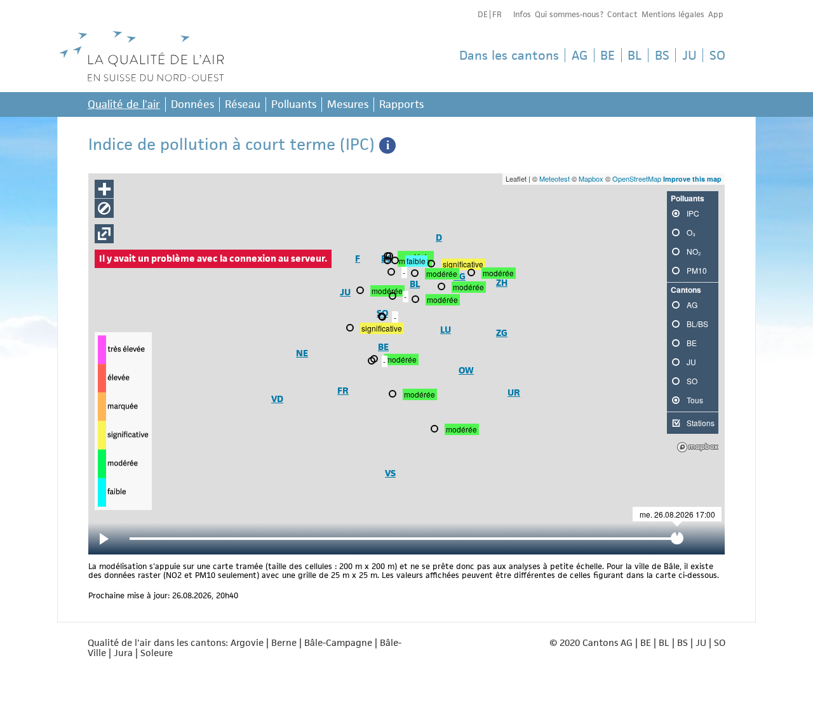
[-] (373, 362)
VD (277, 399)
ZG (501, 332)
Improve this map (692, 179)
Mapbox (591, 178)
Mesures (347, 104)
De (483, 14)
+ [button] (104, 189)
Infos (522, 14)
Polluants (293, 104)
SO (717, 55)
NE (302, 353)
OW (466, 370)
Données (192, 104)
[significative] (351, 329)
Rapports (401, 104)
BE (607, 55)
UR (513, 392)
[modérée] (389, 261)
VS (390, 473)
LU (445, 329)
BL (635, 55)
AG (580, 55)
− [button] (104, 208)
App (715, 14)
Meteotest (554, 178)
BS (662, 55)
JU (689, 55)
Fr (497, 14)
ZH (501, 282)
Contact (622, 14)
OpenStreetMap (636, 178)
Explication (387, 145)
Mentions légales (673, 14)
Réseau (242, 104)
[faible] (396, 261)
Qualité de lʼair (124, 104)
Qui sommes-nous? (569, 14)
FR (343, 390)
